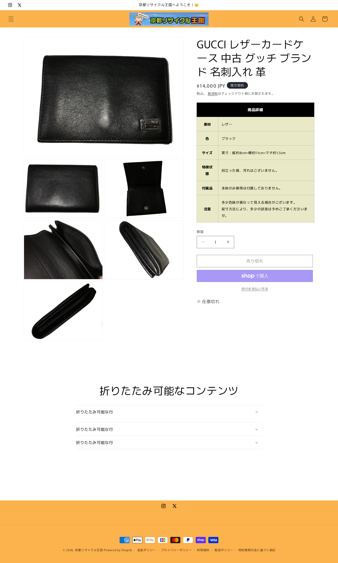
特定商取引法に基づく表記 (256, 550)
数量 (200, 231)
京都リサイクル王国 (89, 550)
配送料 (213, 93)
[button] (11, 19)
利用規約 (203, 550)
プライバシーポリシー (176, 550)
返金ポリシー (146, 550)
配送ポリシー (224, 550)
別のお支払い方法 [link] (255, 288)
